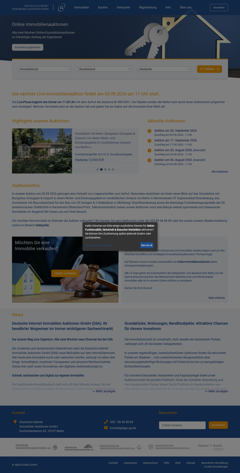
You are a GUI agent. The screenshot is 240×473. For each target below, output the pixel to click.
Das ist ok (146, 245)
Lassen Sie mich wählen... (100, 245)
